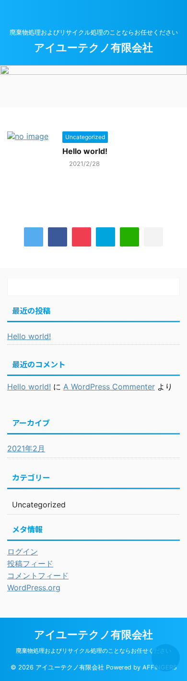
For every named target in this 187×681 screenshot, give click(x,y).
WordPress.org (33, 587)
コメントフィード (38, 575)
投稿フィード (30, 563)
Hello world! (84, 151)
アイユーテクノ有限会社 (93, 47)
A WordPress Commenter (109, 386)
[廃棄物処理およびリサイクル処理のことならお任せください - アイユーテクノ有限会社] (105, 237)
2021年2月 (26, 448)
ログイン (22, 551)
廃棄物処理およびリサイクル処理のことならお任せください (93, 650)
